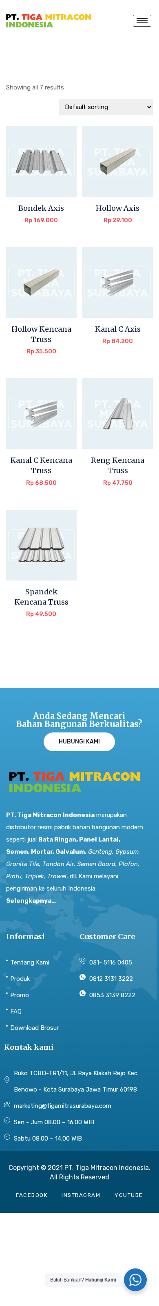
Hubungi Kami (79, 741)
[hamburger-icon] (142, 21)
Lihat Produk (41, 226)
